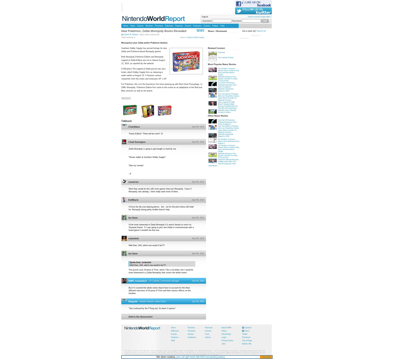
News (132, 26)
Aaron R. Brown (131, 34)
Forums (207, 26)
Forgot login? (265, 17)
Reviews (149, 26)
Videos (215, 26)
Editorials (169, 26)
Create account (253, 17)
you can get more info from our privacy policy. (200, 357)
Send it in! (261, 31)
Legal (224, 337)
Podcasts (197, 26)
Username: (207, 21)
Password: (237, 21)
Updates (248, 328)
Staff (173, 340)
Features (179, 26)
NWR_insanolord (137, 281)
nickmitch (133, 238)
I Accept (266, 357)
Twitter (244, 334)
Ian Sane (133, 217)
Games (140, 26)
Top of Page (247, 340)
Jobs (224, 344)
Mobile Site (246, 344)
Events (188, 26)
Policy (224, 331)
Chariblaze (134, 126)
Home (125, 26)
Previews (159, 26)
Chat (222, 26)
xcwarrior (133, 182)
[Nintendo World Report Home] (154, 19)
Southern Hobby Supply (195, 37)
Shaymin (133, 301)
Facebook (246, 337)
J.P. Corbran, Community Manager (163, 281)
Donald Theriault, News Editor (153, 301)
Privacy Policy (227, 340)
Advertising (226, 334)
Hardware (192, 337)
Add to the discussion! (140, 316)
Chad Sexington (137, 142)
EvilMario (133, 200)
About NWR (226, 328)
